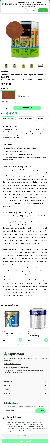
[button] (18, 344)
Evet (43, 10)
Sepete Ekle (27, 108)
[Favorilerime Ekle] (20, 326)
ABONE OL (40, 411)
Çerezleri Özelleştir (25, 436)
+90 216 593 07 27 (12, 364)
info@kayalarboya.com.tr (16, 367)
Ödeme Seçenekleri (25, 118)
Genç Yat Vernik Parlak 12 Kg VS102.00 (11, 335)
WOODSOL (4, 72)
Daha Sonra (30, 10)
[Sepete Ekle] (20, 340)
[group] (25, 38)
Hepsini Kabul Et (25, 441)
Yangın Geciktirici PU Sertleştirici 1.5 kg (34, 335)
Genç (29, 331)
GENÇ (3, 331)
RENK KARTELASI (27, 96)
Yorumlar (40, 118)
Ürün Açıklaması (8, 118)
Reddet (31, 426)
